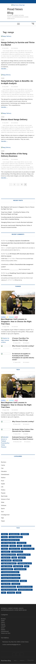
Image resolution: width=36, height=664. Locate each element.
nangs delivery (22, 55)
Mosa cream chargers (27, 549)
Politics (3, 490)
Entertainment (5, 474)
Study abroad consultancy (24, 587)
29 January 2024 (16, 342)
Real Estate (4, 496)
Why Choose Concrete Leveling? (23, 346)
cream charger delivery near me (21, 50)
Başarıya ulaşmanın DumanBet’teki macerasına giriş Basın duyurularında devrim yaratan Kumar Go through (17, 243)
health (19, 546)
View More (5, 69)
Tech (2, 511)
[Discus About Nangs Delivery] (18, 113)
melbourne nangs (14, 52)
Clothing (4, 537)
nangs (4, 55)
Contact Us (22, 660)
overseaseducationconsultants (10, 581)
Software (3, 505)
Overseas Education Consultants (10, 578)
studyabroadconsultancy (8, 587)
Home (15, 660)
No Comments (14, 48)
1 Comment (25, 433)
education (4, 546)
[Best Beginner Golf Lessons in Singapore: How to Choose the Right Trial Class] (18, 302)
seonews (23, 581)
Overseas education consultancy (10, 575)
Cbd (2, 468)
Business (3, 316)
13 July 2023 (5, 122)
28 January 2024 (16, 348)
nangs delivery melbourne (8, 563)
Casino (3, 465)
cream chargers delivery (8, 543)
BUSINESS (25, 534)
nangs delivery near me (12, 57)
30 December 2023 (17, 441)
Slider (16, 316)
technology (11, 592)
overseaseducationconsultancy (10, 572)
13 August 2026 (5, 326)
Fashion (3, 477)
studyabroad (16, 584)
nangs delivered (15, 55)
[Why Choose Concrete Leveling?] (5, 348)
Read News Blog (15, 10)
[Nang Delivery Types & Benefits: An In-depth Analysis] (18, 75)
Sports (3, 508)
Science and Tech (5, 633)
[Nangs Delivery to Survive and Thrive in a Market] (18, 36)
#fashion (4, 534)
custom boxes (21, 543)
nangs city (8, 55)
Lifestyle (4, 549)
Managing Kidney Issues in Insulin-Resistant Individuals (17, 222)
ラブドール (4, 240)
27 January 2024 (16, 362)
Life (7, 316)
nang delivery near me (19, 54)
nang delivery (21, 52)
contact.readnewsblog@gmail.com (11, 644)
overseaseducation (7, 569)
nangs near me (30, 57)
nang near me (5, 557)
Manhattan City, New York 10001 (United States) (15, 642)
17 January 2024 (16, 433)
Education (4, 471)
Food (2, 39)
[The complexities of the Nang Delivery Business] (18, 148)
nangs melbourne (22, 57)
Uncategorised (5, 514)
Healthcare (27, 546)
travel (18, 592)
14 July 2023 (5, 48)
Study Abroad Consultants (9, 589)
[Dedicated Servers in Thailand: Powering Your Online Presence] (5, 442)
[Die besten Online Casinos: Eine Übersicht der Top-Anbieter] (5, 431)
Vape (2, 518)
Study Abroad (5, 584)
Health (3, 483)
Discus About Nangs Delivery (14, 119)
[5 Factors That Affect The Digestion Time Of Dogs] (5, 340)
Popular (11, 316)
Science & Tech (5, 499)
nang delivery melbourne (8, 54)
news (26, 566)
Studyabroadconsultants (25, 589)
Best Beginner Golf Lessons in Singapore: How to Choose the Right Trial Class (16, 321)
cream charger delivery (8, 50)
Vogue (3, 521)
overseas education (20, 569)
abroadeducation (14, 534)
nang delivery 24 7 (17, 551)
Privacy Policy (31, 660)
